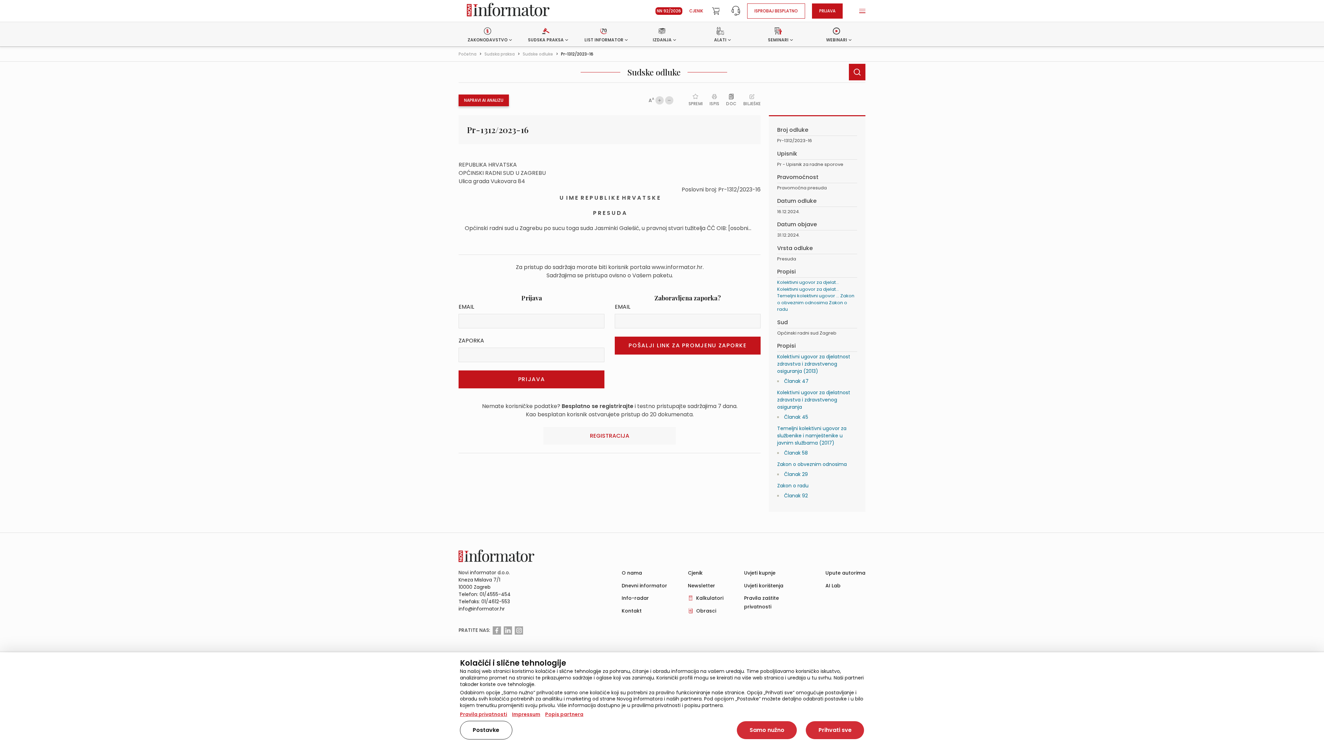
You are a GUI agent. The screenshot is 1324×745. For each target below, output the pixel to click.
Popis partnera (564, 714)
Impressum (526, 714)
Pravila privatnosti (483, 714)
